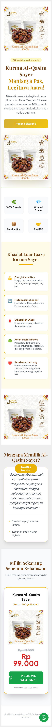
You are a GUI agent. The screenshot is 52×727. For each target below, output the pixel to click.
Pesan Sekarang (26, 123)
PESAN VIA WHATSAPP (28, 678)
